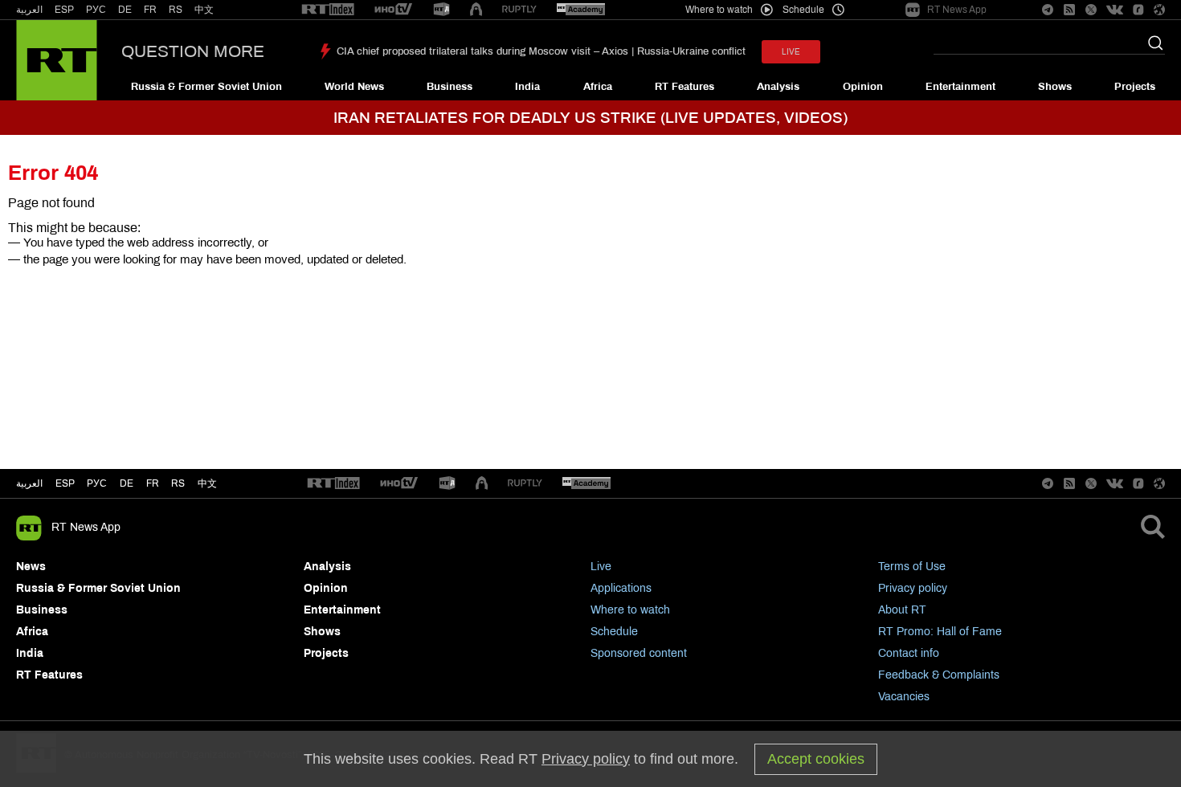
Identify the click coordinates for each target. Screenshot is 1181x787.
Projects (1134, 86)
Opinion (863, 86)
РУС (96, 9)
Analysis (778, 86)
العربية (29, 9)
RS (175, 9)
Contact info (908, 653)
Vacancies (904, 697)
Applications (621, 588)
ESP (64, 9)
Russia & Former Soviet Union (206, 86)
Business (449, 86)
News (31, 567)
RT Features (684, 86)
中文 (204, 9)
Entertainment (960, 86)
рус (97, 483)
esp (65, 483)
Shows (1055, 86)
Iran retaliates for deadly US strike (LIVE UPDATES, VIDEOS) (590, 117)
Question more (192, 51)
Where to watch (630, 610)
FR (150, 9)
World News (354, 86)
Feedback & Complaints (938, 675)
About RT (902, 610)
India (527, 86)
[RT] (327, 10)
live (791, 51)
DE (125, 9)
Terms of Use (912, 567)
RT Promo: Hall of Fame (940, 632)
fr (152, 483)
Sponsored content (638, 653)
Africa (597, 86)
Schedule (614, 632)
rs (178, 483)
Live (600, 567)
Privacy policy (912, 588)
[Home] (56, 60)
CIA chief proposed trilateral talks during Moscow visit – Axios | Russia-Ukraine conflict (541, 51)
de (126, 483)
